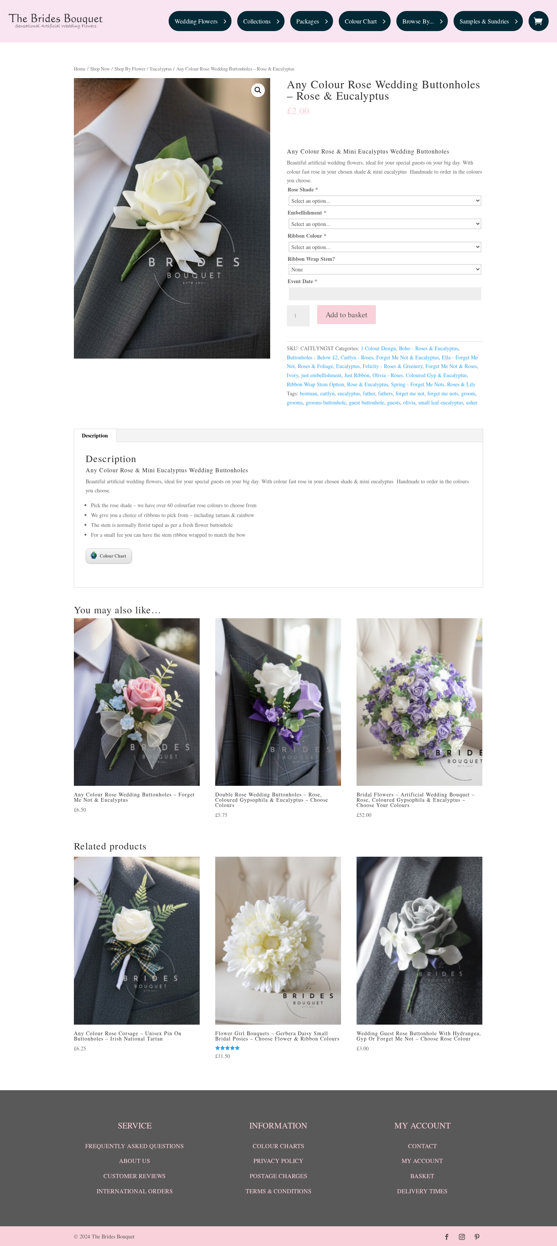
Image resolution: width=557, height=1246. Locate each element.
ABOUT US (134, 1161)
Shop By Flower (130, 68)
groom (468, 393)
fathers (385, 393)
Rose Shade (303, 189)
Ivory (292, 375)
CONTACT (422, 1146)
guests (393, 402)
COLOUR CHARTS (278, 1146)
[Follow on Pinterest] (477, 1237)
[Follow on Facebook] (447, 1237)
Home (80, 68)
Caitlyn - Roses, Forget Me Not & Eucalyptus (390, 357)
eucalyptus (349, 393)
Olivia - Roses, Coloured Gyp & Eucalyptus (419, 375)
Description (95, 435)
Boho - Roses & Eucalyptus (428, 348)
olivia (409, 402)
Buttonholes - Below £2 (312, 357)
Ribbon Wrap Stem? (311, 259)
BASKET (422, 1176)
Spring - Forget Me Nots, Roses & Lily (433, 384)
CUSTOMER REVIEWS (134, 1176)
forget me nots (442, 393)
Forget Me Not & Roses (451, 366)
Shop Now (100, 68)
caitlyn (327, 393)
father (369, 393)
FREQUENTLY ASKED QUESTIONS (134, 1146)
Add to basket (346, 314)
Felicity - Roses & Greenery (392, 366)
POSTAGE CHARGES (278, 1176)
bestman (308, 393)
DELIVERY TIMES (422, 1191)
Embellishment (307, 212)
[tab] (95, 435)
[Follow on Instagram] (462, 1237)
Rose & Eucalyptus (367, 384)
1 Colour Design (378, 348)
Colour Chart (113, 556)
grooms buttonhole (326, 402)
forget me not (410, 393)
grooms (295, 402)
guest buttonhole (366, 402)
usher (471, 402)
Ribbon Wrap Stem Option (315, 384)
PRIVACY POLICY (278, 1161)
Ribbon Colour (307, 236)
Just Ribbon (356, 375)
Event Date (302, 281)
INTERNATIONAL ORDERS (135, 1191)
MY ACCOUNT (422, 1161)
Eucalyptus (161, 68)
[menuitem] (200, 21)
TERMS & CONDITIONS (278, 1191)
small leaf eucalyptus (440, 402)
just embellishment (321, 375)
